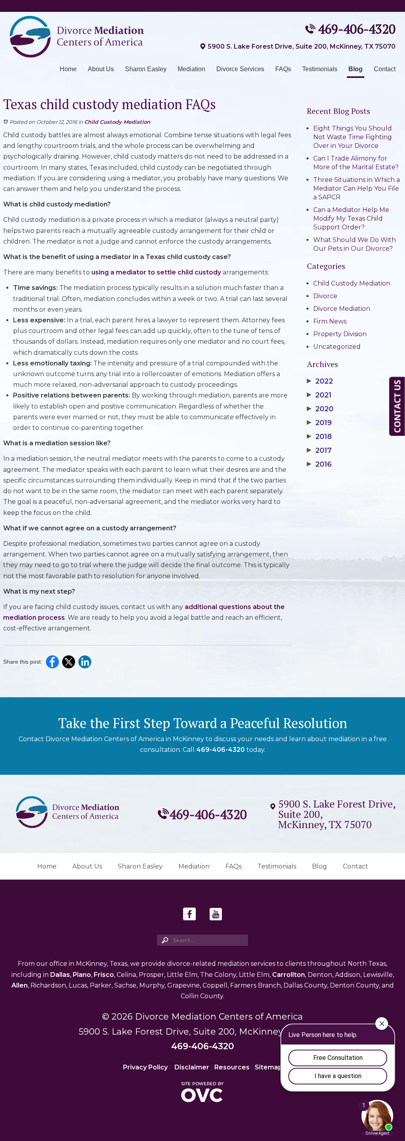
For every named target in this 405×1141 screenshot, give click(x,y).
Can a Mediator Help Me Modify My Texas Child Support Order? (351, 218)
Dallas (60, 974)
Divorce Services (240, 69)
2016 (319, 464)
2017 (319, 450)
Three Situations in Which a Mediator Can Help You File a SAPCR (356, 188)
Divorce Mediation (341, 308)
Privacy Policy (145, 1067)
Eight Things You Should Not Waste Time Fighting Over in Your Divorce (352, 137)
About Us (101, 69)
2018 (319, 437)
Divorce (325, 296)
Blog (355, 69)
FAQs (283, 69)
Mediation (191, 69)
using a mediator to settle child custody (157, 272)
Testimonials (319, 69)
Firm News (329, 321)
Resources (232, 1067)
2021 (319, 395)
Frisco (104, 974)
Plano (82, 974)
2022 (320, 381)
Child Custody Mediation (117, 122)
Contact (385, 69)
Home (68, 69)
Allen (19, 985)
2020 (320, 409)
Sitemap (268, 1067)
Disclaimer (191, 1067)
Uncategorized (337, 346)
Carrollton (288, 974)
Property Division (340, 334)
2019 (319, 423)
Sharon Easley (146, 69)
